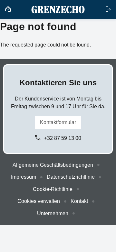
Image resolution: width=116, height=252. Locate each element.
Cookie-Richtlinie (52, 189)
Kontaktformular (58, 122)
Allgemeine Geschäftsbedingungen (53, 165)
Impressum (23, 177)
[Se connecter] (108, 9)
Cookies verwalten (38, 201)
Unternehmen (52, 213)
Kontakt (79, 201)
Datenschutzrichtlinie (71, 177)
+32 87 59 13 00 (62, 138)
